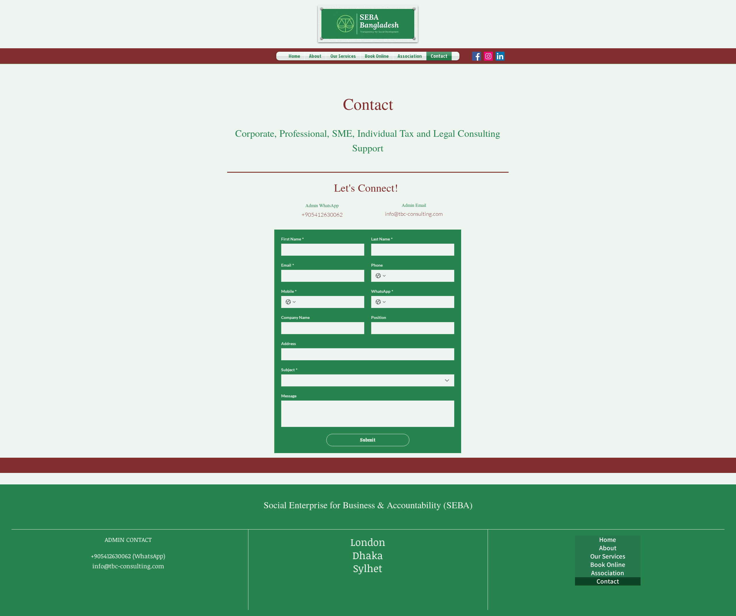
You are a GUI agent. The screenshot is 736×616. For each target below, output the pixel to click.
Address (288, 343)
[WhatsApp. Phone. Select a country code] (380, 302)
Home (607, 540)
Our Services (607, 556)
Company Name (295, 317)
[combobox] (367, 380)
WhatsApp (382, 291)
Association (607, 573)
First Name (292, 238)
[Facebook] (476, 56)
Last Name (382, 238)
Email (287, 265)
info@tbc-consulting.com (414, 213)
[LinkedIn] (500, 56)
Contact (608, 581)
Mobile (289, 291)
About (607, 548)
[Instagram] (488, 56)
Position (378, 317)
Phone (377, 265)
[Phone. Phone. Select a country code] (380, 275)
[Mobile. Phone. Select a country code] (290, 302)
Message (288, 395)
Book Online (607, 565)
